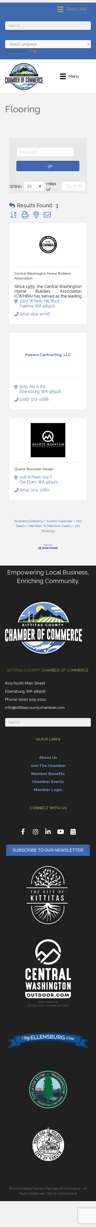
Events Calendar (59, 521)
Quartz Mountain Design (34, 469)
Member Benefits (48, 774)
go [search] (50, 165)
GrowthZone (67, 1193)
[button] (12, 205)
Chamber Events (48, 781)
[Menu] (72, 9)
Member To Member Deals (49, 526)
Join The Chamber (48, 765)
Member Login (48, 789)
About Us (48, 757)
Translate (49, 51)
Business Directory (28, 521)
